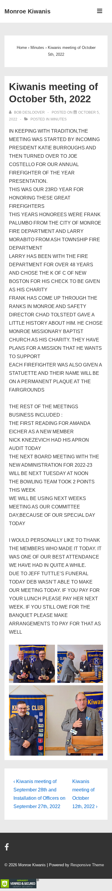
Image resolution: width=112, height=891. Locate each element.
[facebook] (7, 849)
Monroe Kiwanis (27, 11)
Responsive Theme (87, 865)
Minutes (58, 119)
